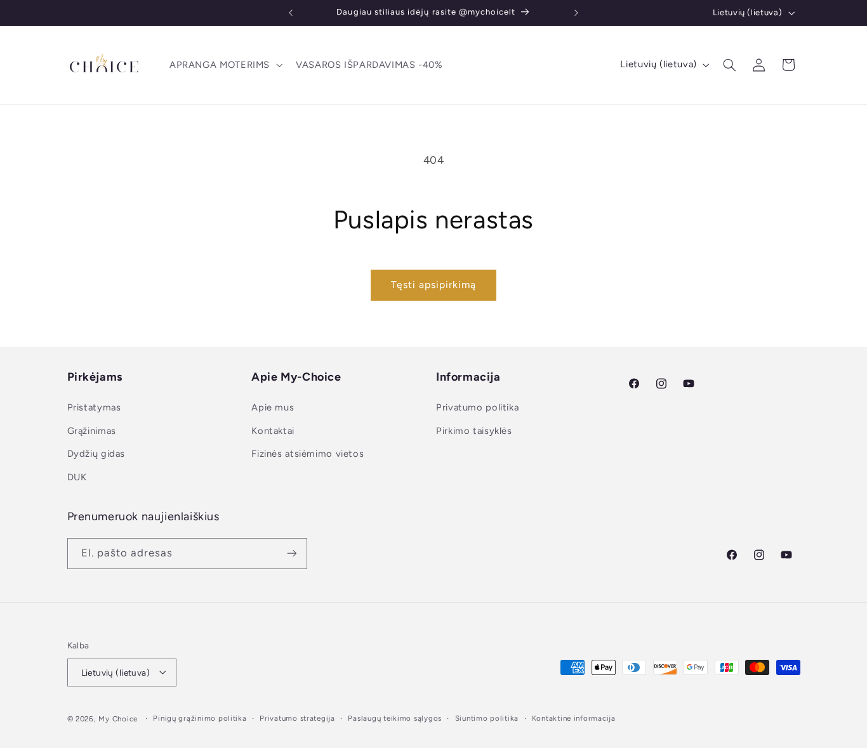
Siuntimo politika (487, 718)
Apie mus (272, 408)
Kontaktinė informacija (574, 718)
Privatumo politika (477, 408)
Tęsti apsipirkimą (434, 285)
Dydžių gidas (96, 454)
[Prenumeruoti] (291, 552)
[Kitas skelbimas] (576, 12)
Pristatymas (94, 408)
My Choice (118, 718)
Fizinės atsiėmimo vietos (307, 454)
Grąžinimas (91, 430)
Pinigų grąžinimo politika (199, 718)
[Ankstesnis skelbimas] (291, 12)
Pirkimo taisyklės (474, 430)
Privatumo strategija (297, 718)
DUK (77, 477)
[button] (224, 65)
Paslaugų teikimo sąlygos (395, 718)
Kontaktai (273, 430)
